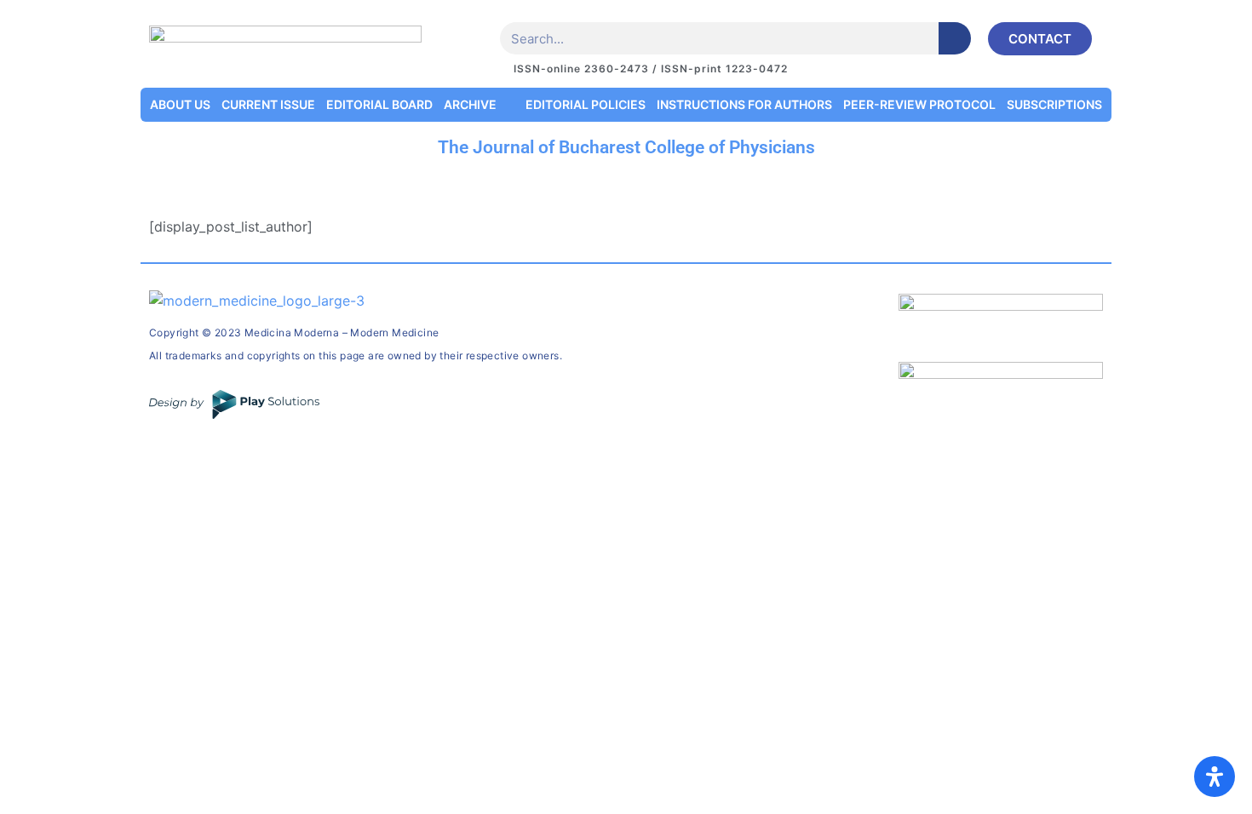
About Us (180, 104)
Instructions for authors (744, 104)
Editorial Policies (585, 104)
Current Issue (268, 104)
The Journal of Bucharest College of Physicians (626, 147)
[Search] (955, 38)
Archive (470, 104)
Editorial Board (379, 104)
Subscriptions (1054, 104)
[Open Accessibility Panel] (1214, 776)
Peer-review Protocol (919, 104)
